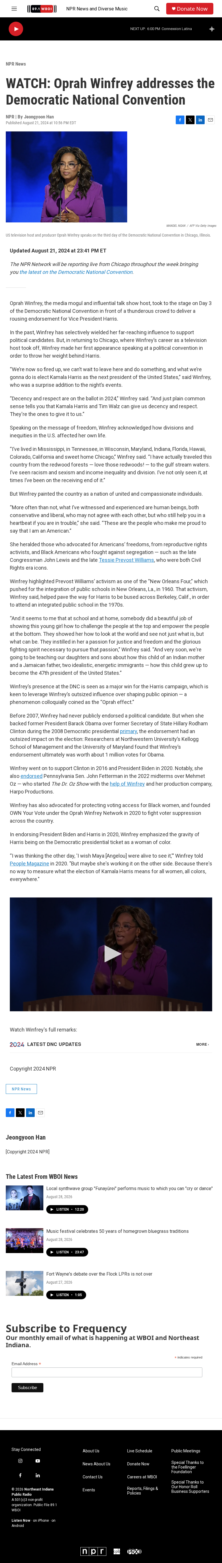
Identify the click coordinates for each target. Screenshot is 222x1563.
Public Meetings (185, 1451)
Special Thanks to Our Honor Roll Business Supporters (190, 1487)
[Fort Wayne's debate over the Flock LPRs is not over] (24, 1283)
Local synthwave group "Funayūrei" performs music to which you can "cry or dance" (129, 1188)
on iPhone (41, 1521)
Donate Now (192, 9)
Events (89, 1490)
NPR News (16, 64)
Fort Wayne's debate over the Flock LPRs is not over (99, 1274)
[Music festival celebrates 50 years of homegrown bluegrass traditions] (24, 1240)
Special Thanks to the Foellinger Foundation (187, 1467)
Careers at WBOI (142, 1477)
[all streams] (213, 28)
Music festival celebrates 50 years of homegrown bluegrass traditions (117, 1231)
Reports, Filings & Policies (142, 1490)
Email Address (26, 1364)
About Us (91, 1451)
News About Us (96, 1464)
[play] (16, 29)
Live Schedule (139, 1451)
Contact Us (93, 1477)
